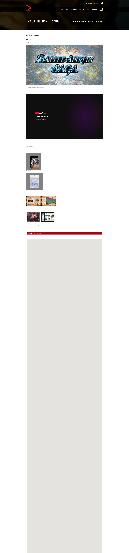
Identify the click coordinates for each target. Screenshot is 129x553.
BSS (86, 22)
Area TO (87, 9)
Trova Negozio (94, 9)
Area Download (73, 9)
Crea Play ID (60, 9)
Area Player (81, 9)
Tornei (81, 22)
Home (75, 22)
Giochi (66, 9)
